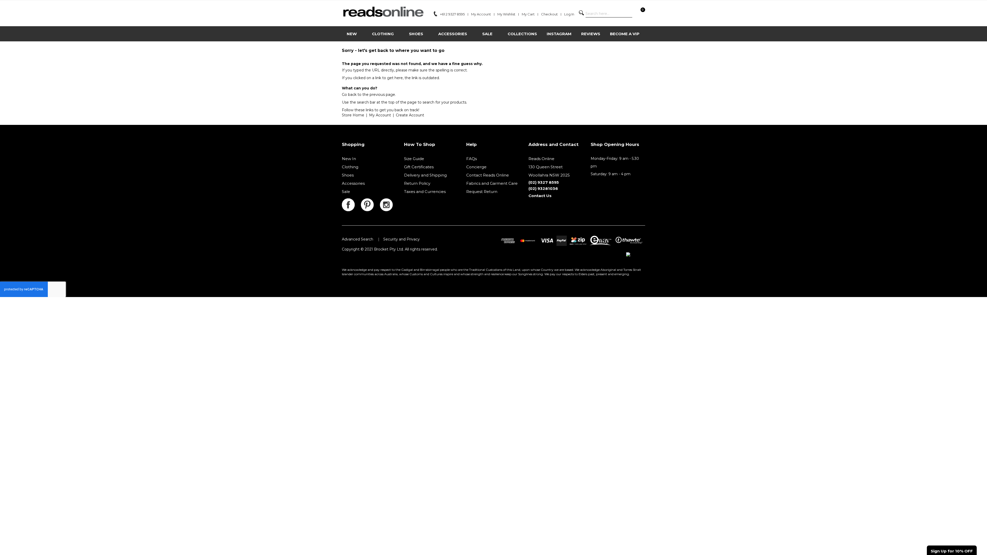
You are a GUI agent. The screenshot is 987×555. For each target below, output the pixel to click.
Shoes (348, 175)
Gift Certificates (419, 166)
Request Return (481, 191)
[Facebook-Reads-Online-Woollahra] (351, 201)
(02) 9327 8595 (543, 182)
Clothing (350, 166)
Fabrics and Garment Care (492, 183)
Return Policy (417, 183)
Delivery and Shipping (425, 175)
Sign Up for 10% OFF (952, 551)
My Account (380, 115)
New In (349, 158)
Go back (349, 94)
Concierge (476, 166)
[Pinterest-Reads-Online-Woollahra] (370, 201)
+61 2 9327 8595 (452, 14)
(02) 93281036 (543, 188)
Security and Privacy (401, 239)
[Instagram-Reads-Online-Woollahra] (386, 201)
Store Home (353, 115)
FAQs (471, 158)
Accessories (353, 183)
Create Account (410, 115)
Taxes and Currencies (425, 191)
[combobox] (609, 13)
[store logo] (383, 12)
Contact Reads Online (487, 175)
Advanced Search (357, 239)
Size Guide (414, 158)
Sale (346, 191)
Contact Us (540, 195)
